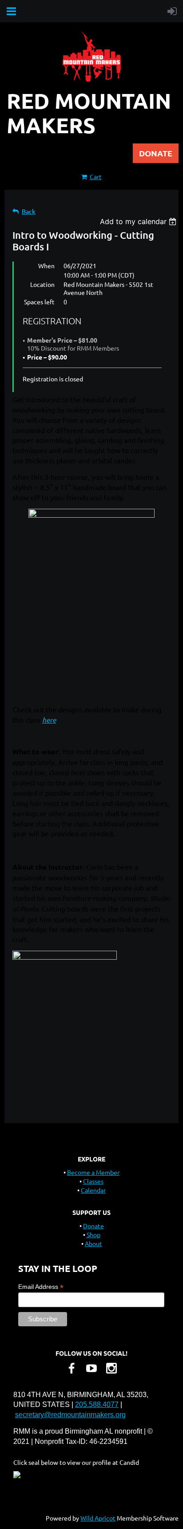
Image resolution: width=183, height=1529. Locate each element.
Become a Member (93, 1172)
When (46, 266)
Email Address (41, 1287)
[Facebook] (71, 1368)
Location (42, 284)
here (49, 719)
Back (29, 211)
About (93, 1243)
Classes (93, 1181)
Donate (93, 1226)
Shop (93, 1235)
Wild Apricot (97, 1518)
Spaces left (39, 302)
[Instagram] (111, 1368)
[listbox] (139, 221)
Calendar (93, 1190)
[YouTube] (91, 1368)
